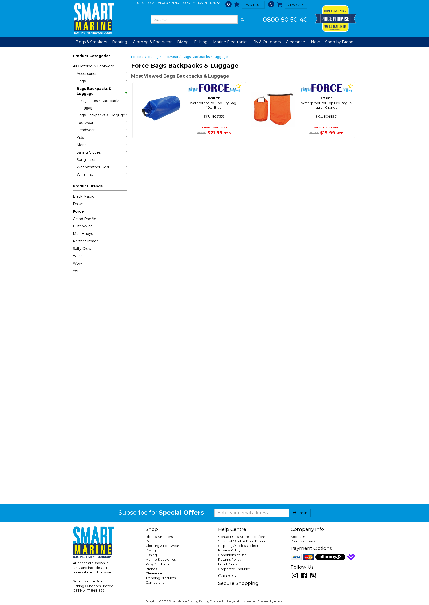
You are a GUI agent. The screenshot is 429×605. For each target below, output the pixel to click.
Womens (85, 174)
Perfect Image (86, 241)
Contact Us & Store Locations (241, 537)
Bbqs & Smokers (91, 41)
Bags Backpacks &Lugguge (101, 115)
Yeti (76, 271)
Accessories (87, 73)
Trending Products (161, 578)
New (315, 41)
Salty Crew (82, 248)
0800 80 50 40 (285, 19)
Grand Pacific (84, 219)
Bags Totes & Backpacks (99, 101)
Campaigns (155, 582)
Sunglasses (86, 160)
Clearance (295, 41)
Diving (151, 550)
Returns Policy (229, 559)
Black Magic (83, 196)
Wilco (78, 256)
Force (78, 211)
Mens (81, 145)
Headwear (86, 130)
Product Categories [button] (91, 56)
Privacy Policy (229, 550)
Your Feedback (303, 541)
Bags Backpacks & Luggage (94, 91)
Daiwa (78, 204)
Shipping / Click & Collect (238, 546)
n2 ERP (278, 601)
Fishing (151, 555)
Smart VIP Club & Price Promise (243, 541)
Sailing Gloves (89, 152)
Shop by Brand (339, 41)
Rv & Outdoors (157, 564)
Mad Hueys (83, 233)
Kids (80, 137)
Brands (151, 569)
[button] (200, 3)
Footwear (85, 122)
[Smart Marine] (93, 18)
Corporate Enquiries (234, 569)
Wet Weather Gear (93, 167)
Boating (152, 541)
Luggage (87, 108)
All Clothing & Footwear (93, 66)
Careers (227, 576)
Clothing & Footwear (161, 57)
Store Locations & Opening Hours (163, 3)
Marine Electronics (161, 559)
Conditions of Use (232, 555)
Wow (77, 263)
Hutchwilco (83, 226)
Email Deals (227, 564)
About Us (298, 537)
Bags (81, 81)
